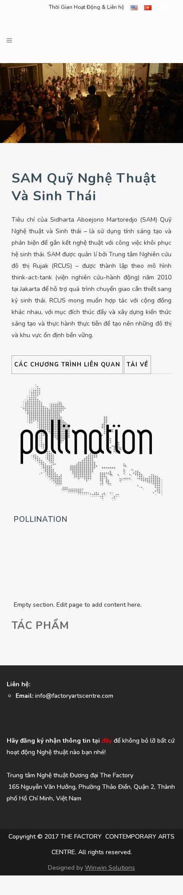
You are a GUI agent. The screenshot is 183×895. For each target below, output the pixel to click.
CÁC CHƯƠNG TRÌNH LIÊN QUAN (67, 365)
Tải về (137, 365)
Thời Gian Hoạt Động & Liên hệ (86, 7)
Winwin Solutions (110, 867)
